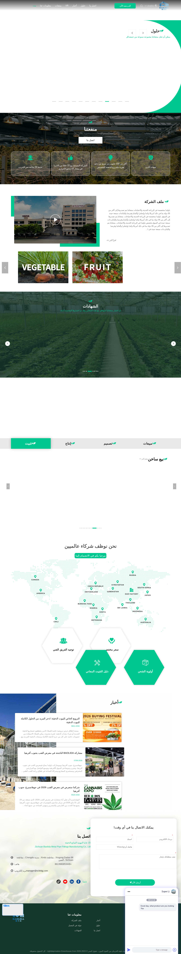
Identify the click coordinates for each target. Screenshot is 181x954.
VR (67, 5)
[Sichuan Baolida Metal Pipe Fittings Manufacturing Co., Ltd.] (164, 5)
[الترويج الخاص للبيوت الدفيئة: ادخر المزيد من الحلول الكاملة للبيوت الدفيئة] (102, 741)
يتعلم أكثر (143, 459)
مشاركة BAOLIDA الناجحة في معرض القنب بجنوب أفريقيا (53, 753)
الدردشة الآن (125, 6)
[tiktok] (59, 883)
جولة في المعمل (74, 925)
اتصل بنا (92, 5)
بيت (34, 5)
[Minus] (128, 891)
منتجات (58, 5)
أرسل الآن (136, 882)
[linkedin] (72, 883)
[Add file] (174, 950)
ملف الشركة (76, 920)
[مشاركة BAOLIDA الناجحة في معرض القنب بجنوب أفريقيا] (104, 776)
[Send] (129, 950)
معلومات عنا (45, 5)
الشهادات (77, 930)
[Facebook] (79, 883)
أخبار (74, 5)
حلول (83, 5)
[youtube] (66, 883)
